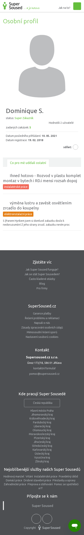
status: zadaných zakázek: (40, 123)
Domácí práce (14, 480)
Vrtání (29, 476)
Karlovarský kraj (42, 449)
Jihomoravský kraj (42, 414)
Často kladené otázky (42, 278)
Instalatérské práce (45, 476)
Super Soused (42, 505)
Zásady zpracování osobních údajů (42, 327)
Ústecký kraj (42, 453)
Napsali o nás (42, 322)
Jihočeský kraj (42, 441)
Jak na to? (64, 7)
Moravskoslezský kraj (42, 434)
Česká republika (42, 402)
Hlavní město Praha (42, 410)
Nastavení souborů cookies (42, 336)
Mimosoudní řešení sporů (42, 332)
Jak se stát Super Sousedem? (42, 274)
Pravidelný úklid (68, 476)
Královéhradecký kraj (42, 418)
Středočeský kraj (42, 445)
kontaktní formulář (44, 368)
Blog (42, 283)
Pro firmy (42, 288)
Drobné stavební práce (37, 480)
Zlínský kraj (42, 461)
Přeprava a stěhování (40, 484)
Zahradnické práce (15, 484)
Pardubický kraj (42, 422)
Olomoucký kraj (42, 430)
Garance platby (42, 313)
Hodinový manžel (14, 476)
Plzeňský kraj (42, 438)
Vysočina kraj (42, 457)
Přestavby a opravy (64, 480)
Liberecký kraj (42, 426)
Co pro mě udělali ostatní (28, 163)
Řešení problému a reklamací (42, 318)
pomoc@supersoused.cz (44, 373)
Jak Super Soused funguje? (42, 269)
